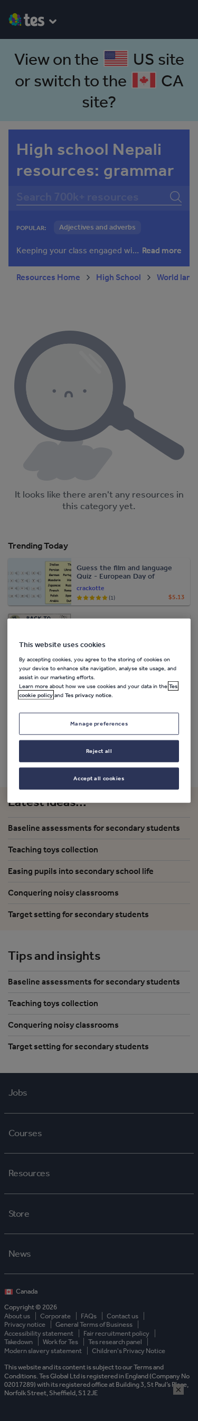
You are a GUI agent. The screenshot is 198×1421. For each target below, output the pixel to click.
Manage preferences (99, 723)
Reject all (99, 750)
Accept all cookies (98, 778)
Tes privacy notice (88, 695)
